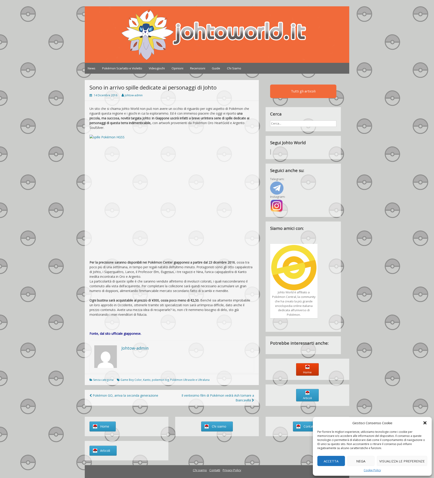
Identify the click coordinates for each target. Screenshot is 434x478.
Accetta (331, 461)
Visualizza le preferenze (402, 461)
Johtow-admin (134, 95)
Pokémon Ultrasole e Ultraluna (190, 380)
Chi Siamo (234, 68)
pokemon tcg (160, 380)
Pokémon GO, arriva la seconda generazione (125, 395)
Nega (360, 461)
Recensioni (197, 68)
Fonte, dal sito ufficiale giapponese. (115, 333)
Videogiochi (157, 68)
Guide (216, 68)
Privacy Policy (232, 470)
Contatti (214, 470)
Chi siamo (200, 470)
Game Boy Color (131, 380)
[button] (425, 423)
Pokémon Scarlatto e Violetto (122, 68)
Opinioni (177, 68)
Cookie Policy (372, 470)
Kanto (147, 380)
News (91, 68)
